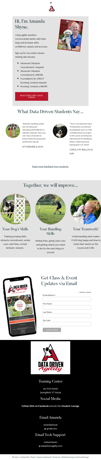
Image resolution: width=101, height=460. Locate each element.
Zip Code (46, 320)
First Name (47, 304)
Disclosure (56, 457)
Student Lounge (70, 406)
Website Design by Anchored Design (75, 457)
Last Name (47, 312)
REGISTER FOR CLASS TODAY (31, 96)
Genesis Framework (44, 457)
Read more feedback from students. (50, 166)
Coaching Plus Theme (27, 457)
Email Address (49, 295)
